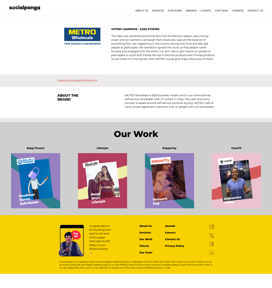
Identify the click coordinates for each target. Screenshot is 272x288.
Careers (238, 10)
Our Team (221, 10)
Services (158, 10)
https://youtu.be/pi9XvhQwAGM (77, 80)
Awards (191, 10)
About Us (141, 10)
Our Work (175, 10)
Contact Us (255, 10)
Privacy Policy (174, 246)
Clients (206, 10)
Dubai (167, 262)
